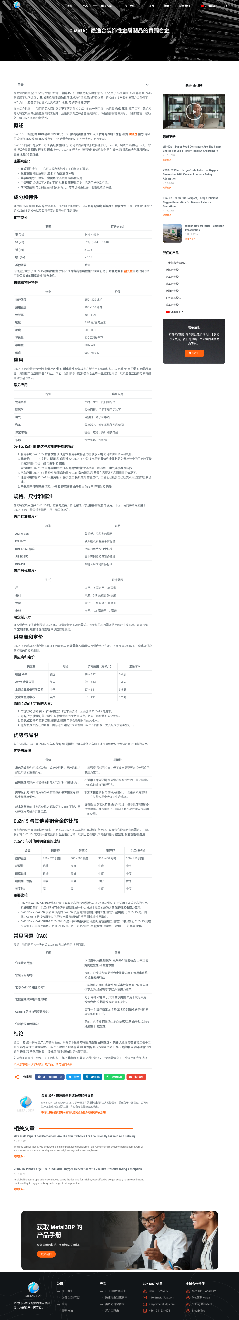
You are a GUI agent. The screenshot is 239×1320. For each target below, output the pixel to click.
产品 (85, 6)
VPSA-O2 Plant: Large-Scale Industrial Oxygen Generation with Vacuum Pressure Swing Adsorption (78, 1169)
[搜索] (225, 6)
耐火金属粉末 (173, 297)
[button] (147, 84)
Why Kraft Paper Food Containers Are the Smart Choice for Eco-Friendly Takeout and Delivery (74, 1136)
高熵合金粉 (172, 290)
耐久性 (128, 271)
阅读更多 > (19, 1156)
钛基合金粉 (172, 283)
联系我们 (184, 6)
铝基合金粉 (172, 276)
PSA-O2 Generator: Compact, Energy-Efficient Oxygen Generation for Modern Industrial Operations (190, 202)
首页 (69, 6)
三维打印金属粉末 (176, 262)
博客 (166, 6)
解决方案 (106, 6)
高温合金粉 (172, 269)
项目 (151, 6)
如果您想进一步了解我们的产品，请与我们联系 (43, 1064)
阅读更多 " (168, 160)
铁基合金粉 (172, 304)
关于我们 (130, 6)
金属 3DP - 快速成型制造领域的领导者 (67, 1095)
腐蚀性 (133, 134)
